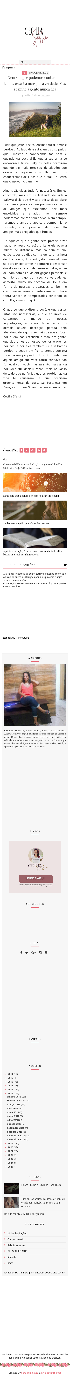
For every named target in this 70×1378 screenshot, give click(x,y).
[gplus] (33, 952)
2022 (11, 1154)
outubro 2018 (15, 1131)
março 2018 (14, 1104)
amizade (11, 1257)
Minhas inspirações (17, 1233)
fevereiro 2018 (15, 1100)
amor (10, 1263)
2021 (11, 1151)
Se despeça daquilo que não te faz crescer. (26, 523)
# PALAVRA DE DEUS (38, 72)
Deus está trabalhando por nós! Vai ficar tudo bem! (31, 495)
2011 (11, 1073)
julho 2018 (13, 1120)
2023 (11, 1158)
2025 (11, 1166)
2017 (11, 1089)
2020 (11, 1147)
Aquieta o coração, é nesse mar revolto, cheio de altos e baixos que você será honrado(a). (33, 553)
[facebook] (21, 952)
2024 (11, 1162)
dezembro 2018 (16, 1139)
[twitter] (26, 952)
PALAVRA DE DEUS (17, 1251)
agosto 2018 (14, 1123)
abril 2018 (13, 1108)
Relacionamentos (16, 1245)
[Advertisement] (35, 423)
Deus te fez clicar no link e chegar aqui (24, 1214)
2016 (11, 1085)
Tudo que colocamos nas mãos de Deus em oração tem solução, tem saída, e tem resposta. (43, 1202)
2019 (11, 1143)
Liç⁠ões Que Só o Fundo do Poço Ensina (41, 1185)
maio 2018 (13, 1112)
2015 (11, 1081)
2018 (11, 1093)
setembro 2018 (16, 1127)
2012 (11, 1077)
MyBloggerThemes (51, 1372)
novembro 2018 (16, 1135)
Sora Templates (29, 1372)
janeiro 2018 (14, 1096)
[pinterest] (46, 952)
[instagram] (40, 952)
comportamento (15, 1239)
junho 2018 (13, 1116)
